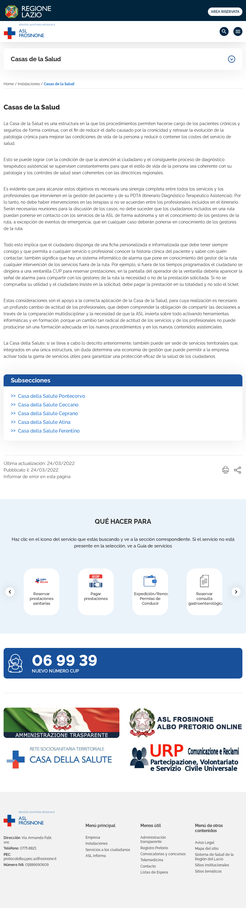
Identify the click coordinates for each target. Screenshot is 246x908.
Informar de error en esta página (37, 476)
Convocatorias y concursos (163, 854)
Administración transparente (153, 839)
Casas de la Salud (36, 59)
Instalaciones (29, 84)
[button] (225, 470)
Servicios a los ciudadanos (108, 850)
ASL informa (96, 856)
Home (9, 84)
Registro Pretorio (154, 848)
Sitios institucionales (212, 865)
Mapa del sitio (206, 849)
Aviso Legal (204, 843)
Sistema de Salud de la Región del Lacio (214, 857)
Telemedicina (151, 860)
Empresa (93, 837)
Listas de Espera (154, 872)
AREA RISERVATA (225, 11)
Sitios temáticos (208, 871)
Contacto (148, 866)
